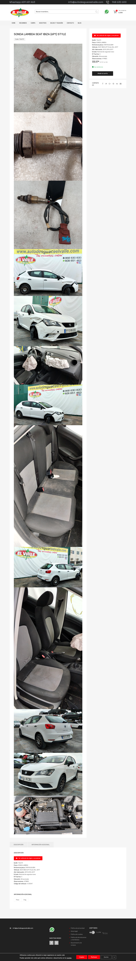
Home (13, 23)
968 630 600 (119, 2)
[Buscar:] (67, 12)
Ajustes (106, 957)
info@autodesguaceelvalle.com (85, 2)
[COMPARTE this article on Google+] (109, 84)
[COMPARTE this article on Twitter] (106, 84)
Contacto (70, 23)
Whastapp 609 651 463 (22, 2)
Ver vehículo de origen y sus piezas (108, 35)
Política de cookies (77, 934)
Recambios (23, 23)
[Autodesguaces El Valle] (18, 12)
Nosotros (42, 23)
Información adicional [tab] (41, 845)
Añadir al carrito (103, 73)
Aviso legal (74, 931)
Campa (33, 23)
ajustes (69, 958)
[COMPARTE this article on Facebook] (102, 84)
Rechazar (94, 957)
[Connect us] (51, 943)
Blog (79, 23)
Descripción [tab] (18, 845)
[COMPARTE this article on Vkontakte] (116, 84)
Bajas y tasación (56, 23)
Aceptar (81, 957)
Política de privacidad (78, 928)
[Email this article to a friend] (120, 84)
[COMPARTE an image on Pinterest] (113, 84)
